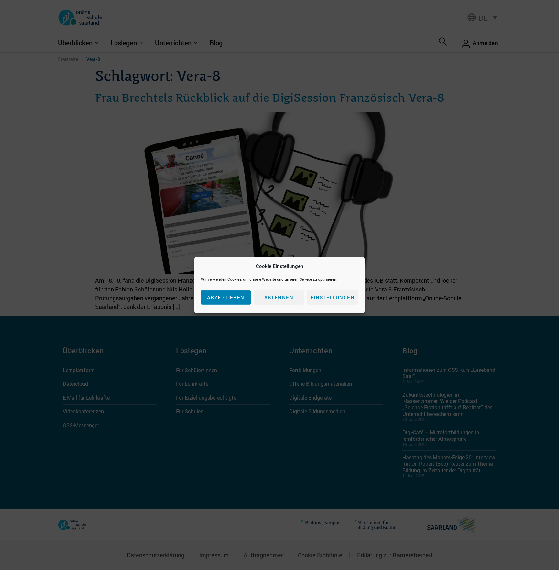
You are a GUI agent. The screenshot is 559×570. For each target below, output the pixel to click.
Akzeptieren (225, 297)
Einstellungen (333, 297)
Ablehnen (278, 297)
